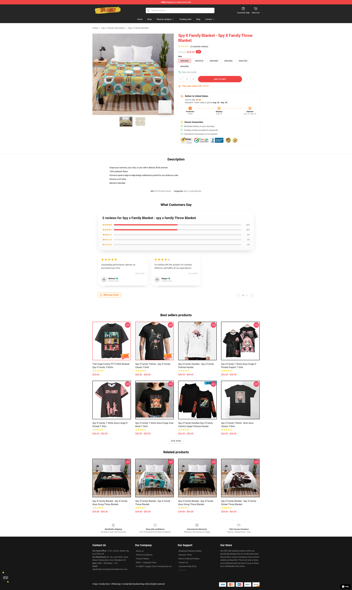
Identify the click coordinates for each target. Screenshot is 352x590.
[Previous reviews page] (238, 295)
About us (140, 551)
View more (176, 441)
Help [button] (347, 587)
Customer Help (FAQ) (187, 566)
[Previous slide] (97, 74)
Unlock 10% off (5, 577)
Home (95, 28)
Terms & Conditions (144, 555)
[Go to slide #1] (126, 122)
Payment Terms (185, 555)
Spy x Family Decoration (113, 28)
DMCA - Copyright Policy (146, 562)
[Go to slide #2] (140, 122)
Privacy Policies (142, 559)
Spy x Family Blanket (138, 28)
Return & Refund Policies (188, 559)
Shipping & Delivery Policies (189, 551)
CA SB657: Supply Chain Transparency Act (154, 566)
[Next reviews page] (251, 295)
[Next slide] (169, 74)
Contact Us (183, 562)
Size (180, 56)
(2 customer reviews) (199, 46)
